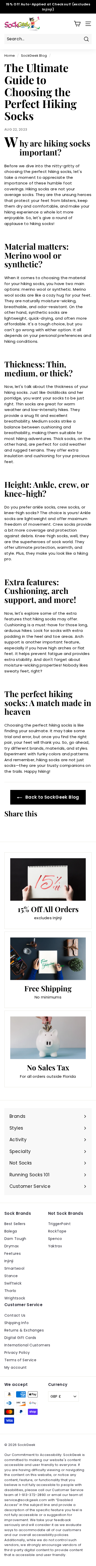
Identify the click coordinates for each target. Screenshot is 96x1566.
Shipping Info (16, 1322)
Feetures (12, 1253)
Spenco (55, 1238)
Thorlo (10, 1290)
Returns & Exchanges (24, 1330)
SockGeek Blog (34, 55)
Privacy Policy (17, 1352)
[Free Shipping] (48, 958)
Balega (10, 1231)
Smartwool (14, 1268)
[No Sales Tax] (48, 1037)
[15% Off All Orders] (48, 879)
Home (9, 55)
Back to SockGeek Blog (51, 797)
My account (15, 1367)
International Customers (27, 1345)
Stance (11, 1275)
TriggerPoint (59, 1223)
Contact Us (15, 1315)
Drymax (11, 1246)
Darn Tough (15, 1238)
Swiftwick (13, 1283)
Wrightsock (14, 1298)
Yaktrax (55, 1246)
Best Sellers (15, 1223)
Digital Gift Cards (20, 1337)
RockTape (57, 1231)
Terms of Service (20, 1360)
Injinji (9, 1261)
